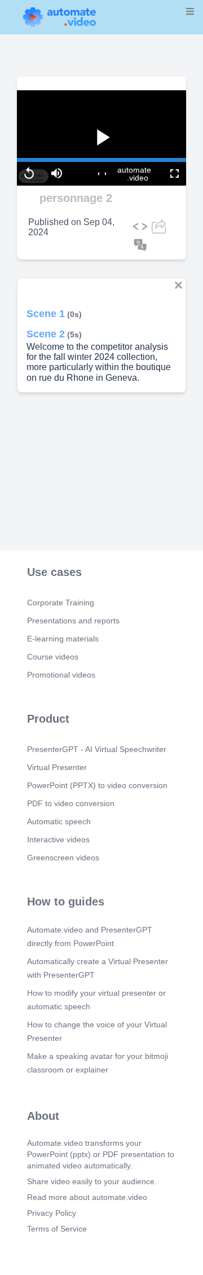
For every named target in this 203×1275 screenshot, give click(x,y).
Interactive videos (58, 839)
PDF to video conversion (70, 803)
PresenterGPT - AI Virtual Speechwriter (96, 749)
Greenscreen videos (63, 857)
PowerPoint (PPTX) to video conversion (97, 785)
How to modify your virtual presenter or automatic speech (96, 999)
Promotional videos (61, 674)
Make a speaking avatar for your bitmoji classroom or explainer (97, 1063)
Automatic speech (59, 821)
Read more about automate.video (87, 1197)
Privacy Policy (51, 1212)
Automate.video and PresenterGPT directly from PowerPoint (89, 936)
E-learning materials (63, 638)
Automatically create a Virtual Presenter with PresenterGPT (97, 968)
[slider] (56, 129)
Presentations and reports (73, 620)
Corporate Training (60, 602)
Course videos (52, 656)
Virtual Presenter (57, 767)
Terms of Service (57, 1228)
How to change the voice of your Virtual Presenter (97, 1031)
